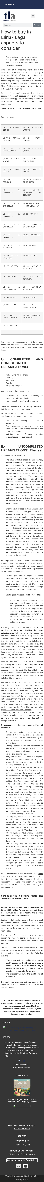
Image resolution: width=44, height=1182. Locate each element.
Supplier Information (22, 1067)
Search (37, 25)
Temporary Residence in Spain (22, 1125)
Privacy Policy (22, 1179)
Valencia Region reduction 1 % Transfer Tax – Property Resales (22, 1100)
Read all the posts (22, 1128)
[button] (33, 16)
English (32, 5)
